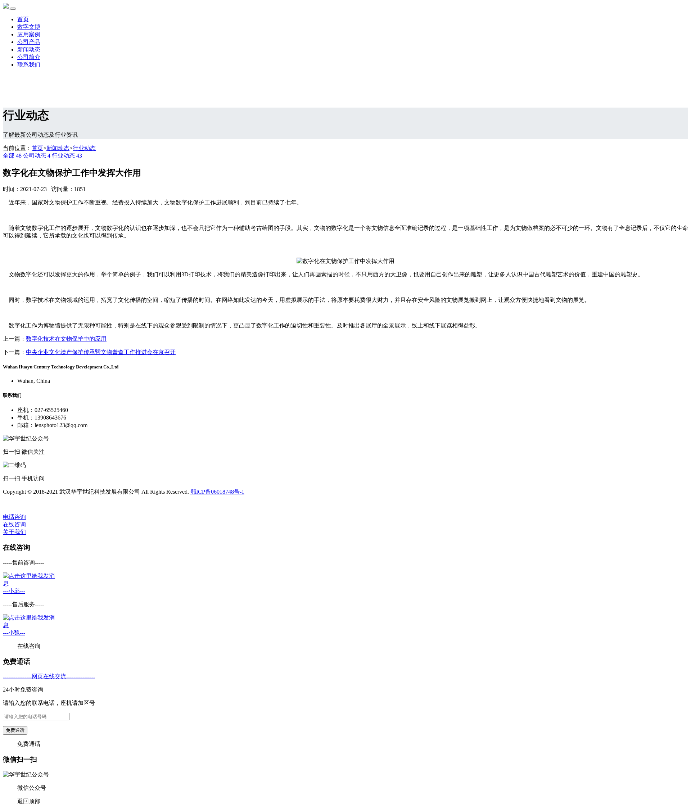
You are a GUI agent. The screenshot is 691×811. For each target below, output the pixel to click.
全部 (12, 156)
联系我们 (28, 65)
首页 (23, 19)
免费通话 (15, 730)
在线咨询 (14, 524)
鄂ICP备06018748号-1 (217, 492)
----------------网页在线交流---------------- (49, 676)
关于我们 (14, 532)
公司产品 (28, 42)
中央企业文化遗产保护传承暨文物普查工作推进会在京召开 (101, 352)
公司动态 (36, 156)
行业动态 (84, 148)
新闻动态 (28, 49)
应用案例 (28, 34)
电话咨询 (14, 517)
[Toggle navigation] (13, 9)
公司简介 (28, 57)
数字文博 (28, 27)
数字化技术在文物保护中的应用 (66, 339)
